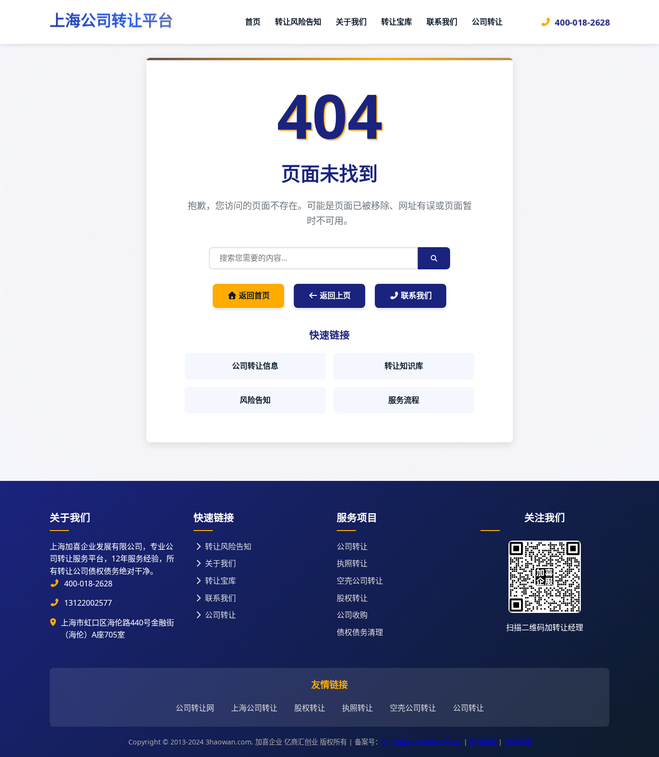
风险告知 (255, 400)
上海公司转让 (254, 708)
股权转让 (352, 598)
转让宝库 (396, 21)
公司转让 (487, 21)
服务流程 (403, 400)
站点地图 (517, 741)
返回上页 (334, 295)
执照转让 (352, 563)
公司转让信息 (255, 365)
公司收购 (352, 615)
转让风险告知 (298, 21)
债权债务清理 (360, 632)
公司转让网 (195, 708)
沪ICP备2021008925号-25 (422, 741)
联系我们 (441, 21)
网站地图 (482, 741)
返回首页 (253, 295)
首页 (253, 21)
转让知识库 (403, 365)
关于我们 (351, 21)
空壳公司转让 (360, 580)
